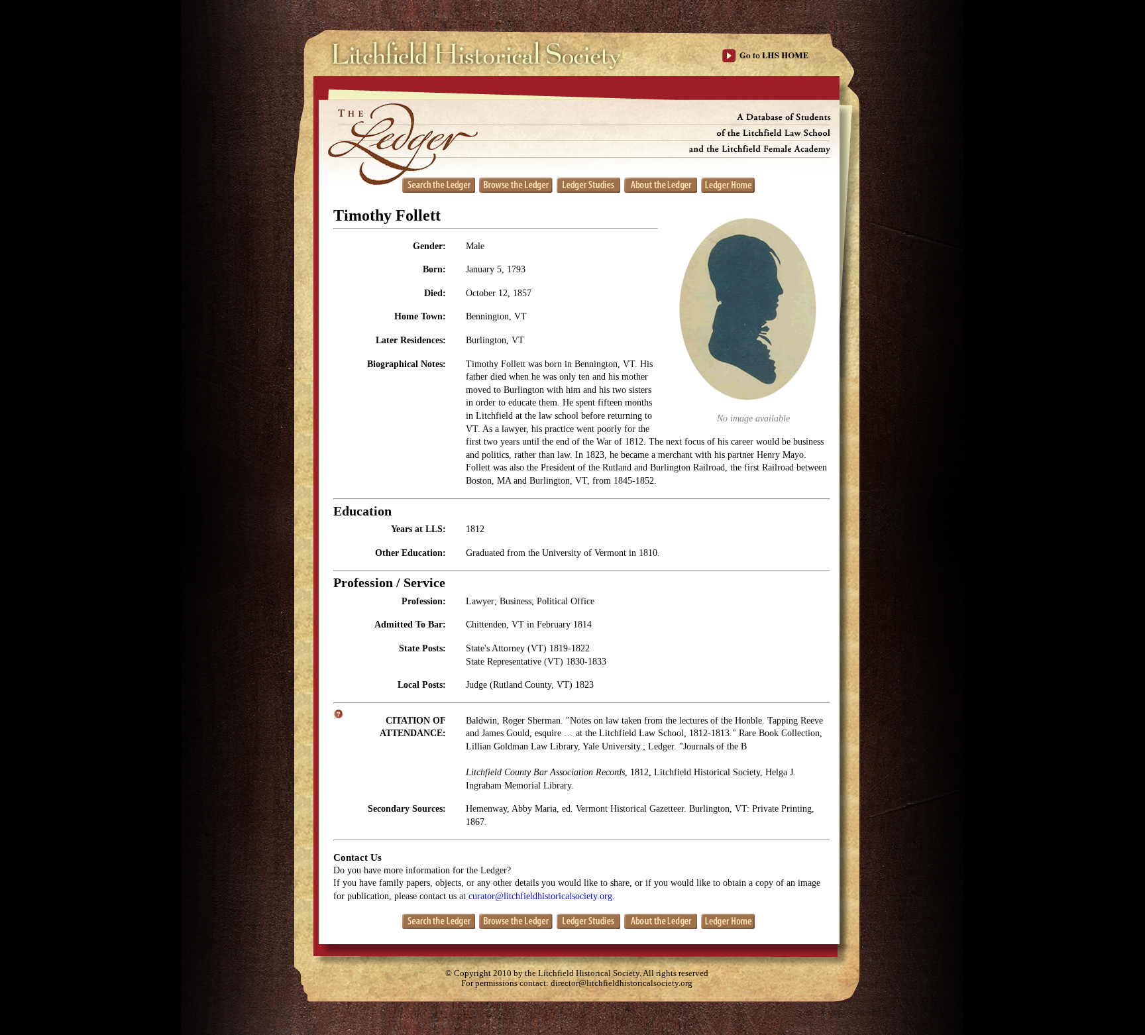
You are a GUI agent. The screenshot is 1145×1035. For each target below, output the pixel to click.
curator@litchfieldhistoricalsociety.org (540, 896)
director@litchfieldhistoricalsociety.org (621, 983)
